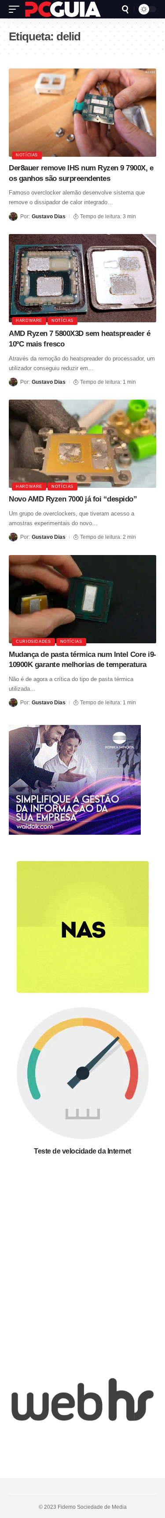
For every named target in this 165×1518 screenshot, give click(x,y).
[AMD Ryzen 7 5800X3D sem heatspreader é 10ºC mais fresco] (82, 278)
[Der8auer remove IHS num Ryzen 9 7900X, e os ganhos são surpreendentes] (82, 113)
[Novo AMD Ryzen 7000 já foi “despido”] (82, 444)
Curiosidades (33, 641)
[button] (16, 9)
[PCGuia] (63, 9)
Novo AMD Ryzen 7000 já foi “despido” (73, 499)
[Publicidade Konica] (75, 779)
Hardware (29, 320)
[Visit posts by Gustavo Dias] (13, 216)
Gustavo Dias (49, 216)
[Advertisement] (82, 1259)
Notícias (27, 155)
